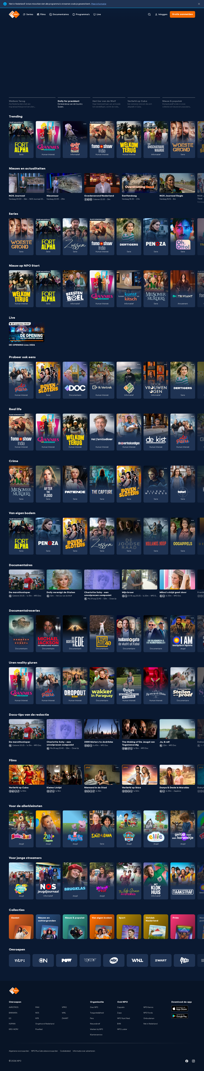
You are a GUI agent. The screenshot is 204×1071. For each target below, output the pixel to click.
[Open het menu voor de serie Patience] (84, 468)
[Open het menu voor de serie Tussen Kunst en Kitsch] (138, 273)
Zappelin (121, 1007)
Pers (92, 1018)
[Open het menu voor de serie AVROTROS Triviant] (192, 273)
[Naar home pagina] (14, 14)
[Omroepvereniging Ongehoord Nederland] (43, 960)
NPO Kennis (148, 1007)
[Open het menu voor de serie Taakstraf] (192, 865)
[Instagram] (193, 1061)
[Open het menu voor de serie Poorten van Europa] (31, 618)
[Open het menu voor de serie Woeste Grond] (192, 124)
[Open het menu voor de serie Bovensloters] (58, 364)
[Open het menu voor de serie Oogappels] (192, 520)
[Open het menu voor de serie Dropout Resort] (84, 670)
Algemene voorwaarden (19, 1051)
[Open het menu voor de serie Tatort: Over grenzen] (192, 468)
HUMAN (12, 1024)
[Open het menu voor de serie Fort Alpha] (31, 124)
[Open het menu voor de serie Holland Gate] (138, 618)
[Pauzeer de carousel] (191, 87)
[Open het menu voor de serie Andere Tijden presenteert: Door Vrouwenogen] (165, 364)
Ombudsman (148, 1018)
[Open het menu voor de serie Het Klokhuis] (165, 865)
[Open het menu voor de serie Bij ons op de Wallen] (165, 670)
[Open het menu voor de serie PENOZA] (165, 221)
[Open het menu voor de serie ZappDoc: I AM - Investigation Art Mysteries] (192, 618)
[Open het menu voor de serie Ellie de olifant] (165, 813)
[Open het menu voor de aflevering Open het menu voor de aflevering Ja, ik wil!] (192, 722)
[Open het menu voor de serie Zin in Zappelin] (58, 813)
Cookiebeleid (65, 1051)
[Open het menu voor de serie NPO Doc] (84, 364)
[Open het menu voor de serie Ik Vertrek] (111, 364)
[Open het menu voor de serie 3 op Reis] (138, 364)
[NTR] (19, 960)
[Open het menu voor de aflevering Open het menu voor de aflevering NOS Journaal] (41, 176)
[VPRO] (90, 960)
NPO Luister (122, 1029)
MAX (37, 1007)
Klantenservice (96, 1035)
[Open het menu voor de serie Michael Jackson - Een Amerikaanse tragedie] (58, 618)
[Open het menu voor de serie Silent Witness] (165, 468)
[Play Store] (179, 1016)
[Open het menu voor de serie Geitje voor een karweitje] (192, 813)
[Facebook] (186, 1061)
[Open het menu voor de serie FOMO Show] (111, 124)
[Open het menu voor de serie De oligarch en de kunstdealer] (165, 618)
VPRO (64, 1007)
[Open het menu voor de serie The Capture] (111, 468)
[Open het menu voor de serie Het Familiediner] (111, 416)
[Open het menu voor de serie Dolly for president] (84, 124)
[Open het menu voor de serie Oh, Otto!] (192, 221)
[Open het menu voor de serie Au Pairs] (31, 364)
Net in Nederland (150, 1024)
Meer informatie (98, 4)
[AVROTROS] (184, 960)
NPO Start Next (123, 1018)
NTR (37, 1018)
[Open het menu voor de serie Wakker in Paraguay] (111, 670)
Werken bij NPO (96, 1029)
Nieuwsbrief (95, 1024)
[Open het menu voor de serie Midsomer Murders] (165, 273)
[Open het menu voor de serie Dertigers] (138, 221)
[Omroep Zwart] (161, 960)
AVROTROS (13, 1007)
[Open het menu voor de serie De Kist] (165, 416)
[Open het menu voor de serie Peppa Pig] (84, 813)
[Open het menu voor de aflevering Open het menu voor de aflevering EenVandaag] (154, 176)
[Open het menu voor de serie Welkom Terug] (138, 124)
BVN (119, 1024)
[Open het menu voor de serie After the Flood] (58, 468)
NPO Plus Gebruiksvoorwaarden (44, 1051)
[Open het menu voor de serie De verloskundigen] (138, 416)
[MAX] (113, 960)
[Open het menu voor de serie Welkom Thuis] (111, 865)
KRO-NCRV (13, 1029)
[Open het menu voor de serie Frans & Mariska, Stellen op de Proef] (192, 670)
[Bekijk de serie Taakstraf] (182, 880)
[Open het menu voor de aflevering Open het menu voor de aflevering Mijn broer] (154, 572)
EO (10, 1018)
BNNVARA (13, 1013)
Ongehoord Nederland (44, 1024)
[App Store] (179, 1008)
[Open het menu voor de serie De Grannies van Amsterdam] (58, 124)
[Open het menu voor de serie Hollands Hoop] (165, 520)
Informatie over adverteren (84, 1051)
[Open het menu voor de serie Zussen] (84, 221)
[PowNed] (66, 960)
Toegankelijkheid (97, 1013)
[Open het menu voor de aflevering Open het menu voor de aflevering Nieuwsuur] (79, 176)
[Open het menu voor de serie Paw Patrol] (138, 813)
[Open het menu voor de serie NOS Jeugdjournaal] (58, 865)
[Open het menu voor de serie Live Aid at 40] (111, 618)
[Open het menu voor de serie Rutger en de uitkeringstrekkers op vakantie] (138, 670)
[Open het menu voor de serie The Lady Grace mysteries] (138, 865)
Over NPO (94, 1007)
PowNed (38, 1029)
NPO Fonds (148, 1013)
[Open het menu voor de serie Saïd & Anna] (111, 813)
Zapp (119, 1013)
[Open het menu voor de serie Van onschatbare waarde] (165, 124)
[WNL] (137, 960)
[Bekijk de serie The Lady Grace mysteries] (129, 880)
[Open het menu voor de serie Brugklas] (84, 865)
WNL (64, 1013)
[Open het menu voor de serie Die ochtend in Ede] (84, 618)
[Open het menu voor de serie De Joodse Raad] (138, 520)
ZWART (65, 1018)
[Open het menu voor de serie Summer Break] (31, 865)
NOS (37, 1013)
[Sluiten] (199, 4)
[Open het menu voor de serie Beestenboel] (84, 273)
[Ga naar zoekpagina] (149, 14)
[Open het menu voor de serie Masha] (31, 813)
